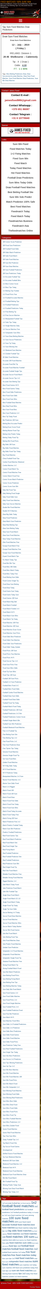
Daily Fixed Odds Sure (10, 497)
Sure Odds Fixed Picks (10, 1042)
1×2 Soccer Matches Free (11, 329)
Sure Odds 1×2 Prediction (11, 1028)
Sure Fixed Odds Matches (11, 996)
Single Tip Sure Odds (10, 909)
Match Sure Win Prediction (11, 829)
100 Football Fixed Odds (11, 249)
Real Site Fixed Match (10, 870)
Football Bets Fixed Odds (11, 689)
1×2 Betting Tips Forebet (11, 291)
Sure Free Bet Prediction (11, 1014)
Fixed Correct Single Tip (11, 581)
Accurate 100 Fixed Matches (12, 361)
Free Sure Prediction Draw (11, 745)
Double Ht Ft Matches (10, 511)
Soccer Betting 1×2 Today (11, 912)
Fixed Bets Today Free (10, 574)
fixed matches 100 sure (20, 1236)
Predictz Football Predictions (12, 832)
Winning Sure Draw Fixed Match (13, 1188)
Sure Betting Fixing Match (11, 979)
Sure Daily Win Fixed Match (12, 989)
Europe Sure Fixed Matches (12, 553)
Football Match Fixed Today (12, 706)
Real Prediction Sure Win (11, 863)
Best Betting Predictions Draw (16, 74)
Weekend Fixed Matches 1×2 (12, 1164)
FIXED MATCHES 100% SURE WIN (15, 1)
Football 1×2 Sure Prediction (12, 682)
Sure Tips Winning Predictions (13, 1063)
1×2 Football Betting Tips (11, 301)
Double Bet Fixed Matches (11, 507)
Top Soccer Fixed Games (11, 1146)
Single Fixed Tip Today (10, 905)
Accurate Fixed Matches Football (13, 368)
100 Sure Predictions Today (12, 273)
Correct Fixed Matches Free (12, 472)
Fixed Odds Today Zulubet (11, 647)
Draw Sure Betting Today (11, 528)
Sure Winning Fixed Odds (11, 1094)
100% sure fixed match (22, 1222)
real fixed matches (24, 1258)
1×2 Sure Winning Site (10, 347)
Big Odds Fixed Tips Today (12, 451)
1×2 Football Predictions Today (13, 308)
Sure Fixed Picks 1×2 (10, 1000)
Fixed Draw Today (8, 588)
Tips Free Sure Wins (9, 1136)
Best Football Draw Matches (12, 402)
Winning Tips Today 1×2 (11, 1192)
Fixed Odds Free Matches (11, 640)
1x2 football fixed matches (19, 1204)
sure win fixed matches (22, 1270)
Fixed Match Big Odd (10, 602)
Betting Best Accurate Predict (12, 423)
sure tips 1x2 (6, 1271)
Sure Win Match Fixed (10, 1084)
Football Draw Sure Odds (11, 696)
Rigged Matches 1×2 (9, 881)
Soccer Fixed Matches (10, 919)
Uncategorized (7, 1150)
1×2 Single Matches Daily (11, 326)
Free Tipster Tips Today (10, 748)
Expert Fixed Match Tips (11, 556)
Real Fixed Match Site (10, 843)
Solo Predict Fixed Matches (12, 944)
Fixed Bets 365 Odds (10, 567)
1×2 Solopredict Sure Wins (11, 333)
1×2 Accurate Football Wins (12, 280)
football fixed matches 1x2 (24, 1249)
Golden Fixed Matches (10, 762)
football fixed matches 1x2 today (13, 1252)
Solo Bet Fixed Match (10, 933)
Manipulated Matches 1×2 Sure (13, 776)
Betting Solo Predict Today (11, 434)
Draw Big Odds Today (10, 514)
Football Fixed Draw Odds (11, 699)
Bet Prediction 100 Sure (10, 420)
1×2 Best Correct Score (10, 284)
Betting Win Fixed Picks (11, 441)
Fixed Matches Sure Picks (11, 633)
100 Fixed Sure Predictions (11, 245)
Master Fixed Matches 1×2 (11, 780)
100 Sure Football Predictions (12, 270)
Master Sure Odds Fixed (11, 783)
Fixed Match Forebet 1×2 (11, 609)
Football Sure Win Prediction (12, 724)
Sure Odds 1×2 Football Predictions (14, 1024)
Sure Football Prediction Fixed (13, 1010)
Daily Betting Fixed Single (11, 493)
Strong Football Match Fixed (12, 968)
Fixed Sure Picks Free (10, 664)
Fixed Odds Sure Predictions (12, 643)
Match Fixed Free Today (11, 804)
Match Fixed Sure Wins (10, 808)
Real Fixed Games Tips (10, 836)
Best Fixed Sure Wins (10, 399)
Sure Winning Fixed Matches (12, 1091)
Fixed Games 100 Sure (10, 598)
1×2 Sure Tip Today (9, 343)
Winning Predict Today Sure (12, 1185)
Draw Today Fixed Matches (12, 539)
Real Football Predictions (11, 860)
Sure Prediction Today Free (12, 1045)
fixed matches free (21, 1240)
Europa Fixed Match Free (11, 546)
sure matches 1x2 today (28, 1265)
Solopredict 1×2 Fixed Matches (13, 951)
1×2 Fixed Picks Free (10, 294)
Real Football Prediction (10, 853)
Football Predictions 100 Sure (12, 710)
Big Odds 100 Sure (9, 444)
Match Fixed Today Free (11, 815)
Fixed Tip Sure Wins (9, 671)
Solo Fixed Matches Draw (11, 940)
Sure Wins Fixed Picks (10, 1112)
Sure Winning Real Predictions (13, 1098)
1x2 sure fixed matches (13, 1215)
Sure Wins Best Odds (10, 1101)
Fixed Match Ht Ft (9, 612)
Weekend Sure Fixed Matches (13, 1171)
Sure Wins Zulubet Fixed (11, 1126)
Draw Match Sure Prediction (12, 521)
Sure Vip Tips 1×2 (9, 1066)
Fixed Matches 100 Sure (11, 626)
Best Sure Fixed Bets (10, 409)
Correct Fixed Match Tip (11, 469)
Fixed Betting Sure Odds (11, 577)
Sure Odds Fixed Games (11, 1035)
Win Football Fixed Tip (10, 1181)
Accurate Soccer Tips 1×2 (11, 378)
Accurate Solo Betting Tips (11, 381)
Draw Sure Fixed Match (10, 532)
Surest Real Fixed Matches (12, 1132)
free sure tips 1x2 (8, 1258)
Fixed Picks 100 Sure (10, 650)
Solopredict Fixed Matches (11, 954)
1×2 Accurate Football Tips (11, 277)
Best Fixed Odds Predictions (12, 392)
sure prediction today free (28, 1268)
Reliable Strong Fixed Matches (13, 877)
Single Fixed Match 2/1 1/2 (11, 898)
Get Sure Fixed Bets (9, 759)
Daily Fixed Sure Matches (11, 500)
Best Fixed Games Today (11, 388)
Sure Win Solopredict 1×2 (11, 1087)
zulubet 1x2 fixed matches (18, 1276)
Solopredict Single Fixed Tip (12, 958)
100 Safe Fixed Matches (11, 259)
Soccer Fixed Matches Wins (12, 923)
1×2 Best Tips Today (9, 287)
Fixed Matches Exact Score (12, 630)
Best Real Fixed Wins (10, 406)
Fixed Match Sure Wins (10, 616)
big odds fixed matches (20, 1230)
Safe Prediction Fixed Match (12, 888)
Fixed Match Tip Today (10, 619)
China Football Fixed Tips (11, 458)
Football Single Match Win (11, 720)
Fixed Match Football (10, 605)
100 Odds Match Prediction (12, 252)
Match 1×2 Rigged (9, 787)
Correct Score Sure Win (10, 486)
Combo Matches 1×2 (9, 465)
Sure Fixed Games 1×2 (10, 993)
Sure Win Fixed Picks (10, 1080)
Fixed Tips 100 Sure (9, 675)
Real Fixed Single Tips (10, 846)
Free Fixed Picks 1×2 (10, 741)
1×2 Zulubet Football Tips (11, 354)
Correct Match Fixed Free (11, 476)
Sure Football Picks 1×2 (11, 1007)
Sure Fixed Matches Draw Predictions (21, 78)
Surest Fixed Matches (10, 1129)
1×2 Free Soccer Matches (11, 315)
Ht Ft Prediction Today (10, 773)
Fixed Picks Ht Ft (8, 657)
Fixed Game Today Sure (11, 595)
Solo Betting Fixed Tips (10, 937)
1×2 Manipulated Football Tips (13, 319)
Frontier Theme (35, 1287)
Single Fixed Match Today (11, 902)
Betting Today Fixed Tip (10, 437)
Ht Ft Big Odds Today (10, 766)
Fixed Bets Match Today (11, 570)
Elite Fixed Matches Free (11, 542)
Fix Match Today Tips (10, 560)
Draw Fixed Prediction (10, 518)
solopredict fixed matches (20, 1261)
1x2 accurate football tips (11, 1203)
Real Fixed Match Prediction (12, 839)
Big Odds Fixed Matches (11, 448)
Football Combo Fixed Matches (13, 692)
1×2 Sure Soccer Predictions (12, 340)
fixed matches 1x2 (15, 1234)
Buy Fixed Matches (9, 455)
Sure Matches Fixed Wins (11, 1021)
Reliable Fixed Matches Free (12, 874)
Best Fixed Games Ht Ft (11, 385)
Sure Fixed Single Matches (11, 1003)
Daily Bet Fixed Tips (9, 490)
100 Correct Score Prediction (12, 242)
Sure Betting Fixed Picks (11, 975)
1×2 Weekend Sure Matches (12, 350)
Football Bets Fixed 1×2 (10, 685)
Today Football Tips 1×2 (11, 1139)
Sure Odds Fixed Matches (11, 1038)
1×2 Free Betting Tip (9, 312)
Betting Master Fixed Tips (11, 430)
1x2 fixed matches (26, 1203)
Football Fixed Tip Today (11, 703)
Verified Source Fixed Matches (13, 1153)
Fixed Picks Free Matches (11, 654)
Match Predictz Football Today (13, 825)
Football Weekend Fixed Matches (14, 727)
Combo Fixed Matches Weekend (13, 462)
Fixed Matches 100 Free (11, 623)
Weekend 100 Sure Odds (11, 1160)
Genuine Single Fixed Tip (11, 755)
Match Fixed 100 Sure (10, 794)
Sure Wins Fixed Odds (10, 1108)
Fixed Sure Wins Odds (10, 668)
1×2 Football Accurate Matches (13, 298)
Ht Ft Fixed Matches (9, 769)
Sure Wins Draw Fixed (10, 1105)
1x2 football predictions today (21, 1212)
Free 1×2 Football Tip (10, 731)
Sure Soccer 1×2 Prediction (12, 1059)
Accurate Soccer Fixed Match (12, 375)
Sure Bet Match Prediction (11, 972)
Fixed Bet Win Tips (9, 563)
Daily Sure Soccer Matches (12, 504)
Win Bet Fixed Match (10, 1178)
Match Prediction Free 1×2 (11, 822)
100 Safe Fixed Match (10, 256)
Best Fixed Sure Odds (10, 395)
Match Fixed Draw (9, 797)
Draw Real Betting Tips (10, 525)
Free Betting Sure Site (10, 734)
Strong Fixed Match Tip (10, 965)
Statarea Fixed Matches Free (12, 961)
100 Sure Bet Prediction (10, 263)
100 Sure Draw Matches (10, 266)
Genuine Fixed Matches (10, 752)
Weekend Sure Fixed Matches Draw (14, 1174)
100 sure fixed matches (15, 1219)
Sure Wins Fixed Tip (9, 1115)
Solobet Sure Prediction (10, 947)
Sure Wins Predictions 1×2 (11, 1122)
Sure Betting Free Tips (10, 982)
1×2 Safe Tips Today (9, 322)
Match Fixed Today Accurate (12, 811)
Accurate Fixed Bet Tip (10, 364)
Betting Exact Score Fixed (11, 427)
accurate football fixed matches (16, 1225)
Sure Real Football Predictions (13, 1049)
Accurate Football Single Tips (12, 371)
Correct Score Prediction (11, 483)
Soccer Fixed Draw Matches (12, 916)
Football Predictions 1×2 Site (12, 713)
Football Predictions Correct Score (14, 717)
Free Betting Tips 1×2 (10, 738)
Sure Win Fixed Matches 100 (12, 1077)
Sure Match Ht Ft (8, 1017)
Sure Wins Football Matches (12, 1119)
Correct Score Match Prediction (13, 479)
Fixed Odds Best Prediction (12, 637)
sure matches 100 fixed (10, 1268)
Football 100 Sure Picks (10, 678)
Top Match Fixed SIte (10, 1143)
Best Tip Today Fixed (10, 416)
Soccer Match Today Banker (12, 926)
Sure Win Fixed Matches (11, 1073)
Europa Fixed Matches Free (12, 549)
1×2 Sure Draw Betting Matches (13, 336)
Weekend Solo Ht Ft (9, 1167)
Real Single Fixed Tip (10, 867)
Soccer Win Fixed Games (11, 930)
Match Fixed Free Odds (10, 801)
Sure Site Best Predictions (11, 1056)
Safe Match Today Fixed (11, 884)
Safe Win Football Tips (10, 891)
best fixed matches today (24, 1228)
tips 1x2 (22, 1273)
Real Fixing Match (9, 850)
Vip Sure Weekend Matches (12, 1157)
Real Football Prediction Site (12, 857)
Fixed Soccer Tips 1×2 (10, 661)
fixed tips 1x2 (15, 1246)
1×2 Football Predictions (11, 305)
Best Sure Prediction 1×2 (11, 413)
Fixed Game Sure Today (11, 591)
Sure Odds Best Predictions (12, 1031)
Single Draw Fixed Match (11, 895)
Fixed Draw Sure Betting (11, 584)
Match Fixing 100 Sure (10, 818)
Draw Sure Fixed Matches (14, 36)
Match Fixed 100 (8, 790)
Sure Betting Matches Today (12, 986)
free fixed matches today (23, 1255)
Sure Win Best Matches (10, 1070)
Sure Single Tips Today (10, 1052)
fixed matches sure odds (20, 1243)
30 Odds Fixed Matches (10, 357)
